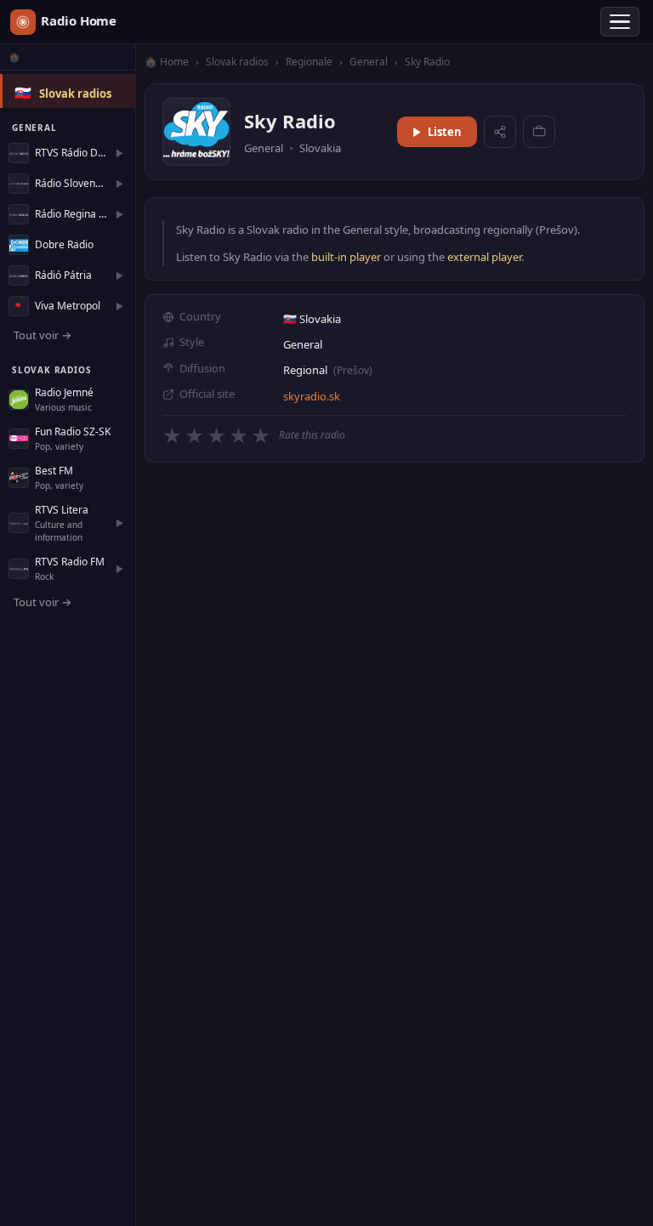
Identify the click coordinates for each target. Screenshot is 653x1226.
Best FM (54, 470)
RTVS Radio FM (70, 561)
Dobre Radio (64, 244)
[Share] (500, 132)
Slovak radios (75, 93)
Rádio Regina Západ (70, 214)
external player (484, 256)
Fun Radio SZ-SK (73, 431)
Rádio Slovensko (70, 183)
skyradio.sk (311, 396)
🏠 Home (167, 61)
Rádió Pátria (63, 275)
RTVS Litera (61, 509)
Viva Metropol (67, 305)
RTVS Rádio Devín (70, 152)
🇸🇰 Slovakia (312, 318)
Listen (445, 131)
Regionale (309, 61)
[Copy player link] (539, 132)
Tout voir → (42, 335)
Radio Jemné (64, 392)
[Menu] (619, 22)
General (369, 61)
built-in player (346, 256)
